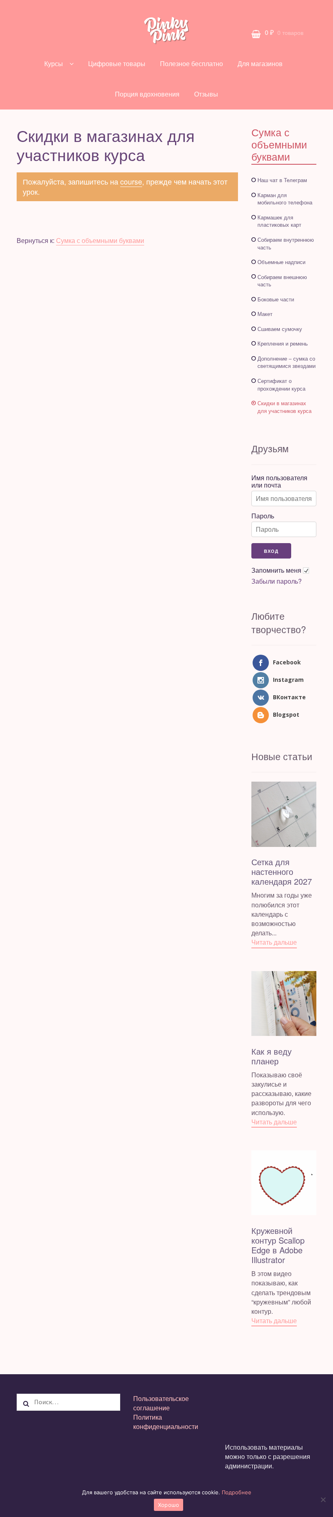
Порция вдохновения (147, 94)
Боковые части (275, 299)
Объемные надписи (281, 262)
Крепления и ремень (282, 343)
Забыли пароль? (276, 581)
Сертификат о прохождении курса (281, 384)
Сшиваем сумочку (279, 329)
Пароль (262, 516)
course (131, 181)
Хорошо (168, 1505)
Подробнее (236, 1492)
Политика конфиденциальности (165, 1421)
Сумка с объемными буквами (100, 240)
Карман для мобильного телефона (284, 198)
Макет (264, 314)
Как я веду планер (271, 1056)
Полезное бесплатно (191, 63)
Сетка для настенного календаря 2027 (281, 871)
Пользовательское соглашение (161, 1403)
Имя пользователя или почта (279, 481)
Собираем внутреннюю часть (285, 243)
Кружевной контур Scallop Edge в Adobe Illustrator (278, 1245)
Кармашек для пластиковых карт (279, 221)
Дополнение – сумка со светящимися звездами (286, 362)
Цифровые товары (116, 63)
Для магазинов (260, 63)
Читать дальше (274, 942)
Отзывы (206, 94)
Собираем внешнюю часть (282, 280)
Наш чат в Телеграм (282, 180)
